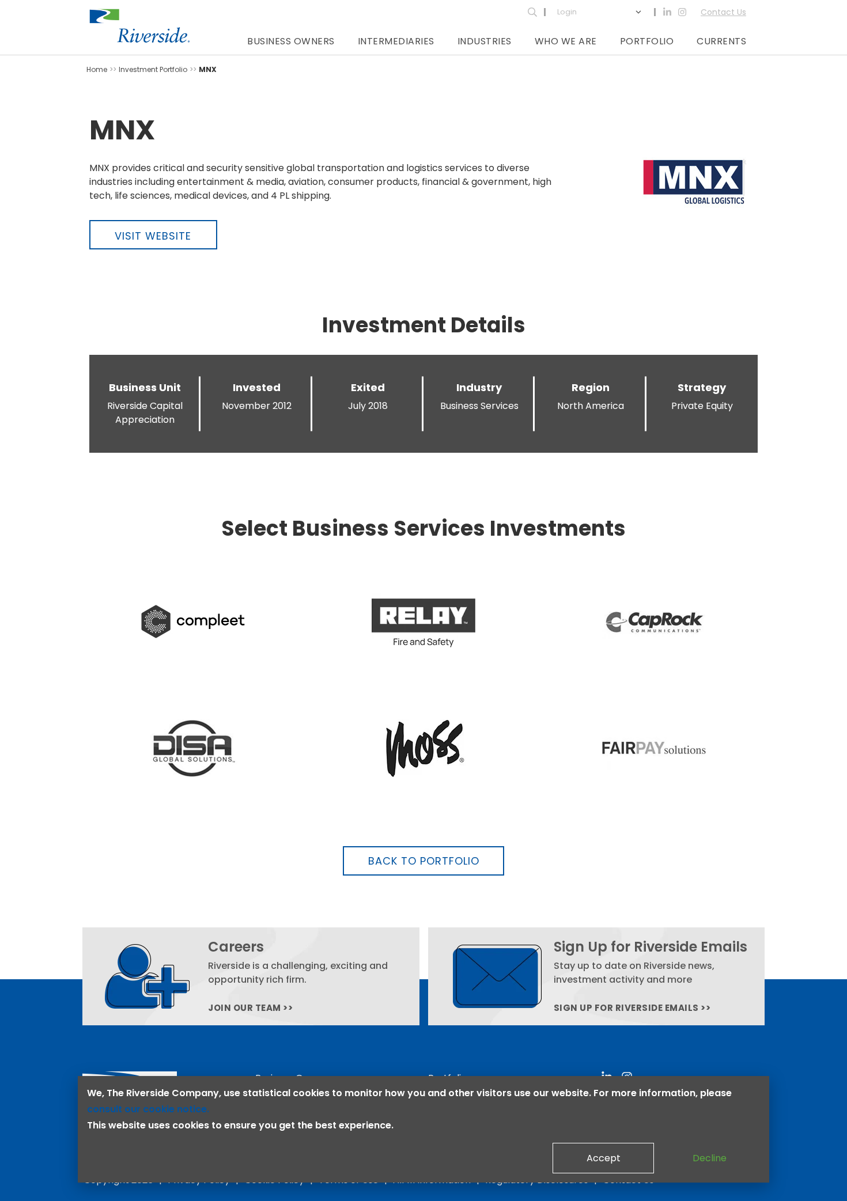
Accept (604, 1158)
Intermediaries (396, 41)
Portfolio (647, 41)
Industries (484, 41)
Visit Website (153, 236)
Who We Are (566, 41)
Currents (721, 41)
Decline (710, 1158)
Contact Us (723, 12)
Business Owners (291, 41)
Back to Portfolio (423, 861)
